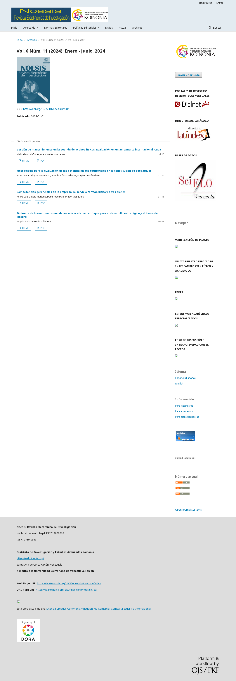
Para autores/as (184, 411)
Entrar (219, 2)
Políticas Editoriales (85, 27)
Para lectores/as (184, 405)
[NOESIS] (195, 200)
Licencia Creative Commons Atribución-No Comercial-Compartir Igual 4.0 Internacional (98, 608)
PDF (42, 160)
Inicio (14, 27)
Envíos (109, 27)
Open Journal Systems (188, 509)
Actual (122, 27)
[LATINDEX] (193, 141)
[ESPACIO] (176, 278)
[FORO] (176, 356)
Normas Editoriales (55, 27)
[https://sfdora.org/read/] (28, 641)
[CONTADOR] (185, 440)
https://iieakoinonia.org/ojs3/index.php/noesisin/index (69, 583)
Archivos (137, 27)
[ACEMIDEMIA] (176, 325)
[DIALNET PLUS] (192, 106)
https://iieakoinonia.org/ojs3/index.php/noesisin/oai (66, 589)
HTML (25, 160)
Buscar (216, 27)
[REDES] (176, 299)
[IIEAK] (195, 58)
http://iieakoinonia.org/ (30, 558)
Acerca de (29, 27)
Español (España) (185, 378)
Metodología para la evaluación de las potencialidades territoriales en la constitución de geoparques (84, 170)
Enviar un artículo (189, 75)
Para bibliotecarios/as (187, 416)
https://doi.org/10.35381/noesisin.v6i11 (46, 109)
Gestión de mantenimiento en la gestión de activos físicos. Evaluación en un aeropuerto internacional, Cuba (89, 149)
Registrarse (205, 2)
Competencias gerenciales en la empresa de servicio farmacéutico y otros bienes (71, 192)
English (179, 383)
